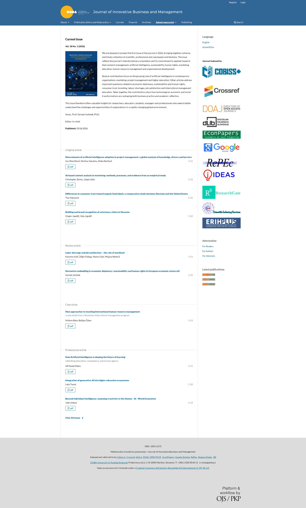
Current (120, 22)
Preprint (133, 22)
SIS (214, 457)
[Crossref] (221, 99)
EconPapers (168, 457)
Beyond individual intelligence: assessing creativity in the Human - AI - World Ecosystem (110, 398)
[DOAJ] (221, 112)
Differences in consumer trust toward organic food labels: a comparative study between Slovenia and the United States (126, 193)
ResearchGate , (205, 457)
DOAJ (146, 457)
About (64, 22)
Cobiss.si (121, 457)
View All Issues (72, 418)
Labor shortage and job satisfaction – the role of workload (94, 252)
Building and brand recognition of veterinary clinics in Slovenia (97, 212)
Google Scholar (182, 457)
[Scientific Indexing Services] (221, 213)
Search (239, 22)
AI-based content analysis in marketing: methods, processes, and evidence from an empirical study (115, 175)
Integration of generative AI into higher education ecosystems (97, 380)
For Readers (207, 246)
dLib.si (139, 457)
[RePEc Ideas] (219, 181)
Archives (146, 22)
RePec (194, 457)
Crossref (130, 457)
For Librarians (208, 256)
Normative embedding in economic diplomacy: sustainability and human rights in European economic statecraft (122, 271)
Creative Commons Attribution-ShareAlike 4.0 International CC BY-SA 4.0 (172, 468)
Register (233, 2)
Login (242, 2)
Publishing (186, 22)
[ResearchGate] (221, 198)
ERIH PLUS (155, 457)
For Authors (207, 251)
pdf (71, 166)
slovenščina (208, 47)
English (206, 42)
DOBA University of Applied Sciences (108, 462)
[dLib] (215, 126)
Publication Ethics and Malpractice (91, 22)
